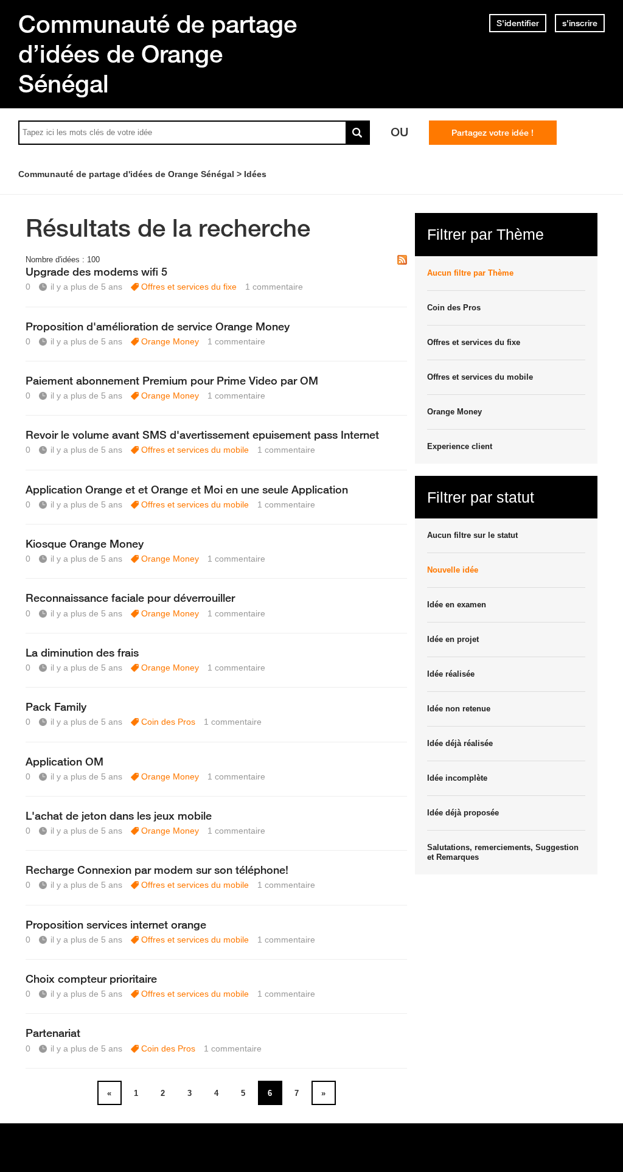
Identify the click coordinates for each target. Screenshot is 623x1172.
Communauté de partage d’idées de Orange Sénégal (157, 54)
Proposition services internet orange (116, 924)
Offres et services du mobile (195, 450)
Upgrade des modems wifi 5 (96, 271)
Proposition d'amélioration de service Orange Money (158, 326)
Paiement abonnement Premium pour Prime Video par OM (172, 380)
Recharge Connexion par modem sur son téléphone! (157, 869)
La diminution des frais (82, 652)
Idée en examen (456, 604)
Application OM (64, 761)
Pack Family (56, 706)
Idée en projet (453, 639)
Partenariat (53, 1032)
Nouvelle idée (452, 569)
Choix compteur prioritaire (91, 978)
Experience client (459, 446)
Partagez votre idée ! (492, 132)
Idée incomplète (457, 778)
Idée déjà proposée (463, 812)
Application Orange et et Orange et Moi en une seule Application (187, 489)
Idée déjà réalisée (460, 743)
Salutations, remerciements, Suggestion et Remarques (503, 852)
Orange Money (170, 341)
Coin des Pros (168, 722)
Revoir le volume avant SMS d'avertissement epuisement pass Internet (202, 434)
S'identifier (517, 23)
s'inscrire (579, 23)
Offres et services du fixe (189, 286)
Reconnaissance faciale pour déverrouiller (130, 597)
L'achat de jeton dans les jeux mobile (119, 815)
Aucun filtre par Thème (470, 272)
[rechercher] (358, 132)
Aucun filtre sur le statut (472, 535)
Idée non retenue (458, 708)
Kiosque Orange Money (85, 543)
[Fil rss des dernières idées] (402, 261)
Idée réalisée (451, 673)
